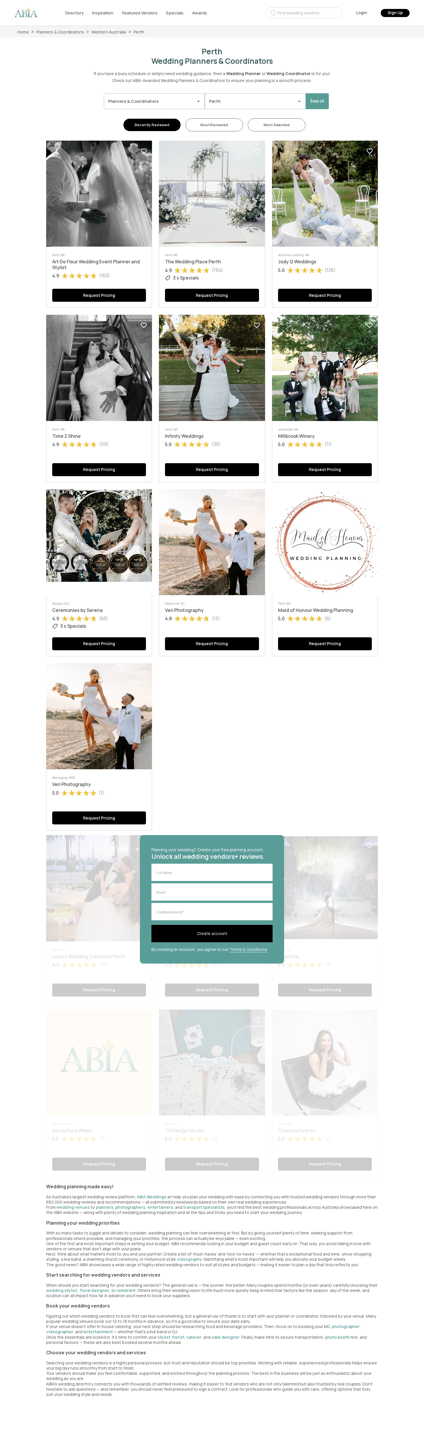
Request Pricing (99, 295)
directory (74, 13)
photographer (346, 1326)
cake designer (225, 1337)
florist (178, 1337)
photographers (130, 1207)
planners (104, 1207)
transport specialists (204, 1207)
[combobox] (304, 13)
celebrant (126, 1290)
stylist (163, 1337)
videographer (59, 1331)
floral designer (94, 1290)
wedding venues (73, 1207)
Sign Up (395, 12)
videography (189, 1259)
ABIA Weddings (152, 1197)
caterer (193, 1337)
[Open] (198, 101)
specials (174, 13)
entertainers (160, 1207)
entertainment (98, 1331)
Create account (212, 933)
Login (361, 12)
